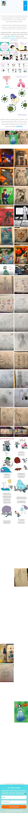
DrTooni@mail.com (6, 38)
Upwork (15, 40)
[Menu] (25, 6)
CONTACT (13, 36)
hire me (13, 38)
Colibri (18, 808)
